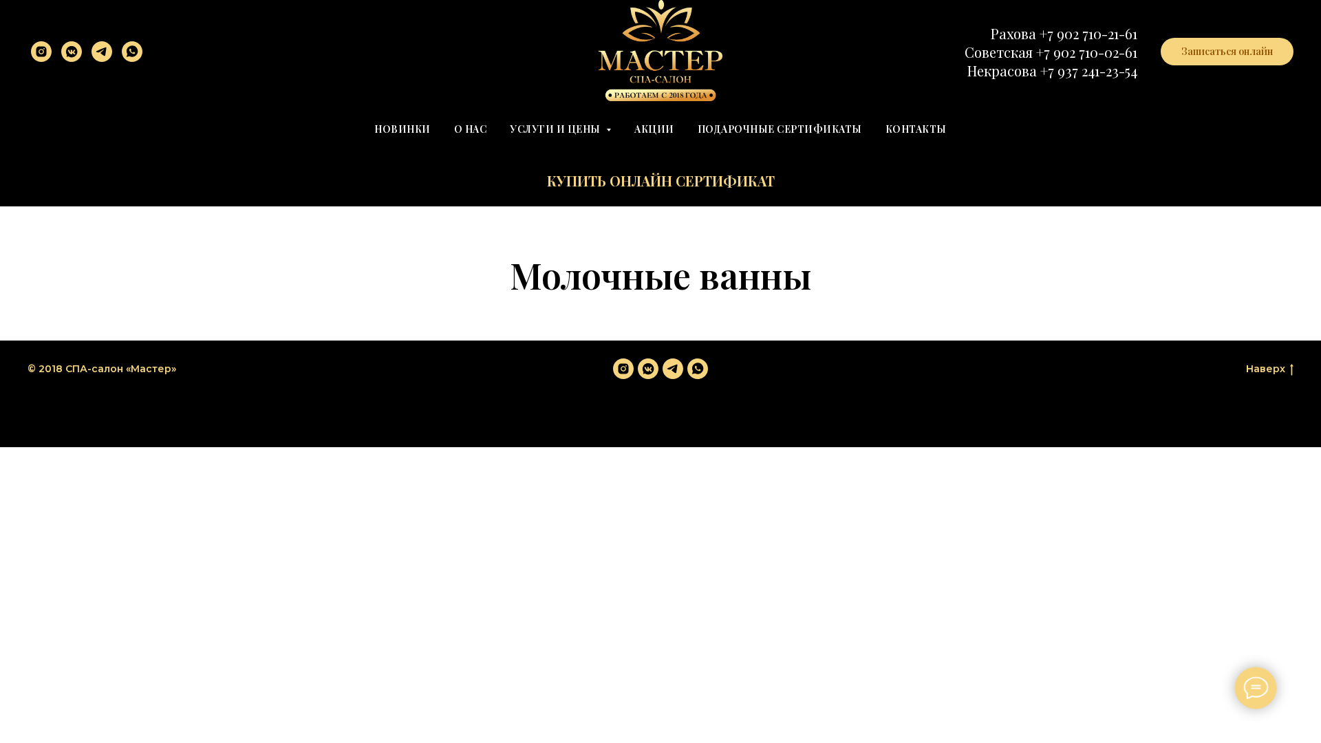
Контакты (916, 129)
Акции (654, 129)
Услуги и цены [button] (556, 129)
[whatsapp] (132, 51)
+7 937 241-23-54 (1088, 70)
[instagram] (41, 51)
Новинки (402, 129)
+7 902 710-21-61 (1088, 33)
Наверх (1265, 369)
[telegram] (102, 51)
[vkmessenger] (71, 51)
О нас (470, 129)
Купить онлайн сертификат (661, 180)
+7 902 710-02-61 (1086, 52)
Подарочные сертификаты (780, 129)
